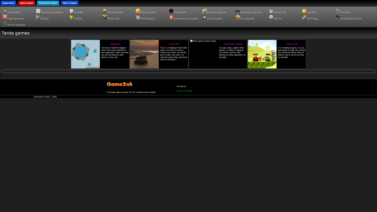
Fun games (247, 18)
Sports (277, 18)
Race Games (115, 12)
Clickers (345, 12)
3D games (13, 12)
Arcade (78, 12)
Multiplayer (147, 18)
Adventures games (186, 18)
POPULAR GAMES (48, 3)
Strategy (312, 18)
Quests (311, 12)
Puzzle (78, 18)
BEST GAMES (70, 3)
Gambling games (51, 12)
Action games (16, 24)
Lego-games (15, 18)
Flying (44, 18)
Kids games (148, 12)
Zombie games (216, 12)
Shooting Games (351, 18)
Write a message (184, 91)
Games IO (279, 12)
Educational (215, 18)
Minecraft (113, 18)
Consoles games (251, 12)
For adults (180, 12)
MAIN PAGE (8, 3)
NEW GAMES (26, 3)
